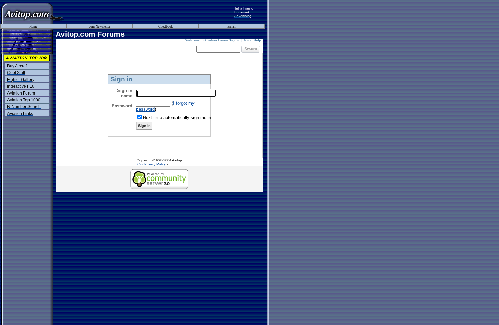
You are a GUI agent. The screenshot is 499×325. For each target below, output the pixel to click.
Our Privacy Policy (151, 164)
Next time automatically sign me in (177, 117)
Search (250, 49)
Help (257, 40)
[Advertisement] (149, 12)
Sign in (234, 40)
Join (247, 40)
